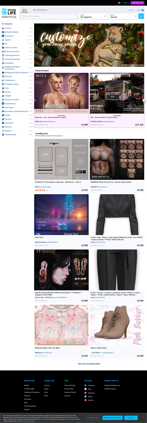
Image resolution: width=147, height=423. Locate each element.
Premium (27, 396)
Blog (25, 402)
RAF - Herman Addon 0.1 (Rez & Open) (104, 117)
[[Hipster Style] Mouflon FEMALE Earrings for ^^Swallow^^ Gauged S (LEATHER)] (61, 269)
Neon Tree (39, 237)
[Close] (143, 417)
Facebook (90, 385)
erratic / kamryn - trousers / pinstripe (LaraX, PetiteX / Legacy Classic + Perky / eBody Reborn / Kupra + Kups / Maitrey (115, 294)
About (46, 389)
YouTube (90, 400)
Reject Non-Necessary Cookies (112, 417)
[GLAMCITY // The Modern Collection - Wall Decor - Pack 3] (61, 159)
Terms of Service (69, 385)
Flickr (89, 389)
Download (27, 399)
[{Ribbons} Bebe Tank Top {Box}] (61, 325)
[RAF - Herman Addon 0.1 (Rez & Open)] (117, 93)
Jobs (46, 392)
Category (82, 15)
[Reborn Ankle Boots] (117, 325)
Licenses (67, 396)
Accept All (131, 417)
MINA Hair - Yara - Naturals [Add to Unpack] (50, 117)
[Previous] (34, 100)
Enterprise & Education (31, 392)
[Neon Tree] (61, 214)
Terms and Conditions (28, 421)
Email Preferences (30, 406)
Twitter (89, 396)
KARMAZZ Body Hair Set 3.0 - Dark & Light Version (111, 182)
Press (46, 396)
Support (26, 409)
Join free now (137, 3)
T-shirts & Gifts (29, 389)
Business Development (112, 385)
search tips (131, 10)
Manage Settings (94, 417)
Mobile (26, 385)
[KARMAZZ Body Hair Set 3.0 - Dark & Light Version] (117, 159)
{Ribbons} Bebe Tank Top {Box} (47, 348)
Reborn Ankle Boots (98, 348)
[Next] (144, 100)
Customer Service (70, 392)
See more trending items (89, 364)
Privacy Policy (68, 389)
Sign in (126, 3)
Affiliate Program (110, 389)
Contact (47, 385)
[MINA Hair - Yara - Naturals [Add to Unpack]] (61, 93)
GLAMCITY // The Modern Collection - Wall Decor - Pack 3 (58, 182)
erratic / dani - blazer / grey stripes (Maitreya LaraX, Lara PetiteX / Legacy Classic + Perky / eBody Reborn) (117, 238)
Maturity (112, 15)
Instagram (91, 393)
